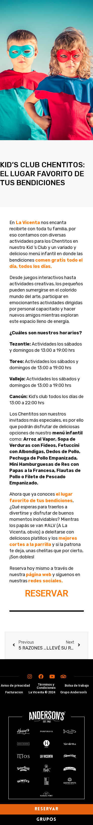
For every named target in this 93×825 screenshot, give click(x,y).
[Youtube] (52, 677)
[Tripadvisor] (63, 677)
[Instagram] (30, 677)
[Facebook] (41, 677)
